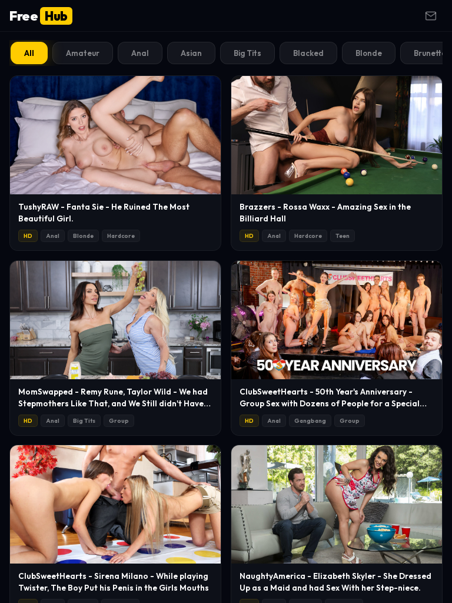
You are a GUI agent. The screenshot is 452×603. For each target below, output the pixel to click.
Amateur (82, 53)
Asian (191, 53)
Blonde (368, 53)
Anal (140, 53)
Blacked (308, 53)
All (29, 53)
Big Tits (247, 53)
